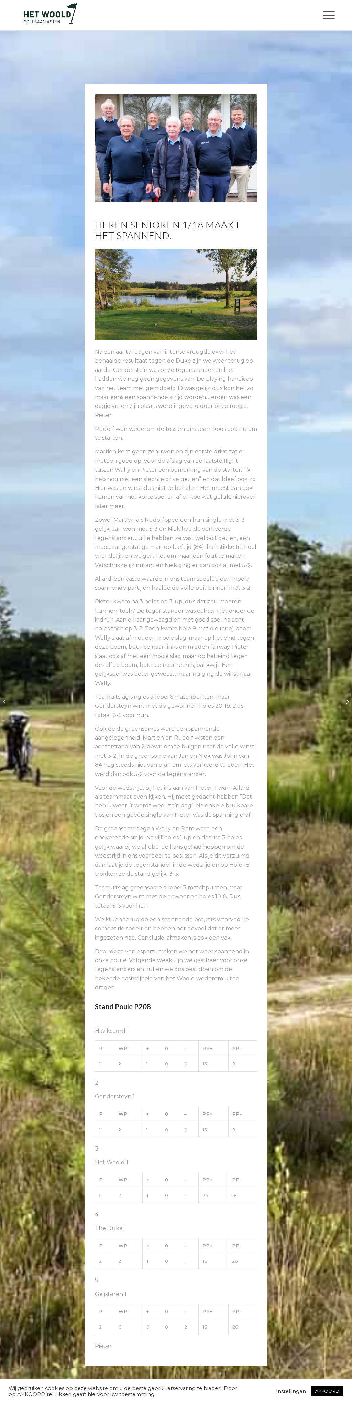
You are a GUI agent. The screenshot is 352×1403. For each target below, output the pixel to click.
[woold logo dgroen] (50, 15)
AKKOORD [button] (327, 1391)
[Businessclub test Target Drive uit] (5, 701)
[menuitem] (326, 15)
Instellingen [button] (291, 1391)
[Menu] (326, 15)
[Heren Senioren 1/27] (346, 701)
